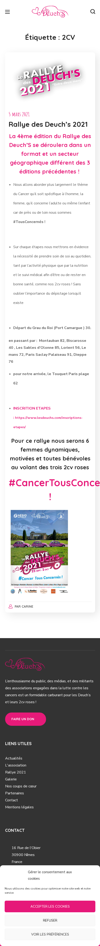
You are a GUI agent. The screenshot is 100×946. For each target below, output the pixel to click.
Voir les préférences (50, 934)
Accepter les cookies (50, 906)
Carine (27, 606)
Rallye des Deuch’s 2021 (48, 124)
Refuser (50, 920)
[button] (92, 11)
